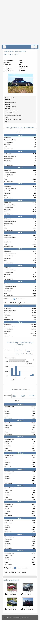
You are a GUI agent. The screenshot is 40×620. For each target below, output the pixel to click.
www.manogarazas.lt (15, 617)
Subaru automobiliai (20, 51)
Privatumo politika (26, 617)
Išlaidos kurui (18, 350)
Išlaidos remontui (19, 353)
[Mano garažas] (19, 42)
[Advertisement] (20, 20)
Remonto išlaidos (23, 396)
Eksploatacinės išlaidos (30, 350)
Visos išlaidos (7, 350)
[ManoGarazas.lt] (4, 46)
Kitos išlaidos (29, 353)
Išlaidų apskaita (8, 51)
